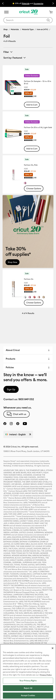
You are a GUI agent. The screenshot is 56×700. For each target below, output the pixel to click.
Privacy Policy (46, 675)
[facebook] (4, 423)
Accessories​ (38, 3)
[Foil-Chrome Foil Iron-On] (25, 297)
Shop (5, 29)
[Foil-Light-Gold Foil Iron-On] (43, 297)
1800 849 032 (26, 399)
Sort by (12, 57)
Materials (15, 29)
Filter (6, 52)
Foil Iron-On (28, 279)
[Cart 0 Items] (50, 12)
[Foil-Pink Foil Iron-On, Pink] (25, 183)
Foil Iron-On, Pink (30, 165)
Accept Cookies (28, 695)
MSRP (26, 87)
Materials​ (25, 3)
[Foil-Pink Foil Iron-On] (30, 297)
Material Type (28, 29)
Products (10, 358)
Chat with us (19, 414)
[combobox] (28, 20)
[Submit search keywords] (48, 20)
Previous (3, 3)
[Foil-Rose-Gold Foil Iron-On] (39, 297)
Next (53, 3)
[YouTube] (25, 423)
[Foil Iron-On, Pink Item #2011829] (13, 174)
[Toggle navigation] (6, 12)
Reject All (28, 688)
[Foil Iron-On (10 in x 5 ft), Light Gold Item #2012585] (13, 132)
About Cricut (13, 350)
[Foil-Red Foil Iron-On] (34, 297)
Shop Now (12, 262)
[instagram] (11, 423)
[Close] (52, 648)
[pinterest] (17, 423)
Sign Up (11, 389)
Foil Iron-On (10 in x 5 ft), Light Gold (38, 127)
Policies (10, 367)
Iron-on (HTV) (42, 29)
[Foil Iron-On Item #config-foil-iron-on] (13, 288)
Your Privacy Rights (27, 680)
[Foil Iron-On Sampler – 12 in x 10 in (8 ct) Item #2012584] (13, 87)
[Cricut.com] (28, 12)
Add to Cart (31, 104)
